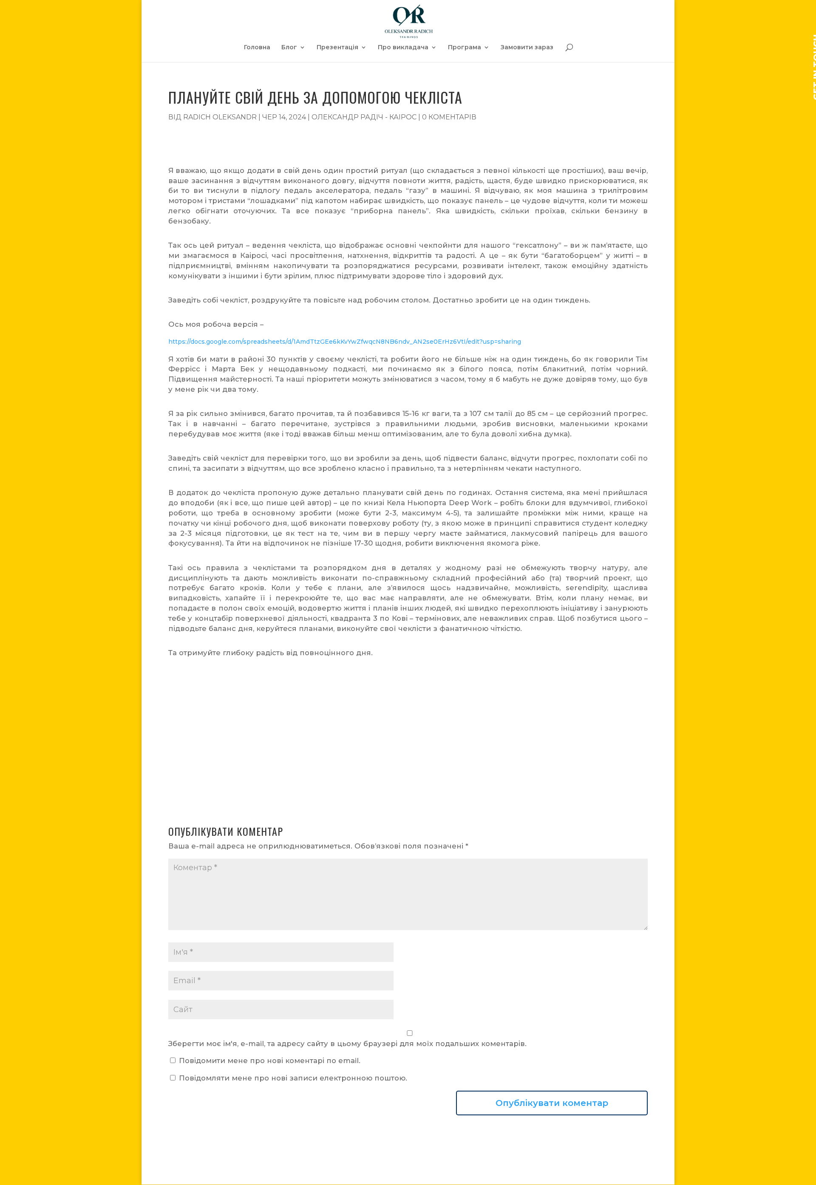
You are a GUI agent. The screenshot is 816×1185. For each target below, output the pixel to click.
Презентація (337, 47)
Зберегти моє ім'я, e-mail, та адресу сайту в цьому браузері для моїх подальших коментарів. (347, 1043)
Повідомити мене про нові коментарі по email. (269, 1060)
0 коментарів (449, 117)
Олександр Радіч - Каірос (364, 117)
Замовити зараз (527, 47)
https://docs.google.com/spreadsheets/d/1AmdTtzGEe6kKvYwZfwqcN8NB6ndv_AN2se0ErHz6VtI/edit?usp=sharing (344, 341)
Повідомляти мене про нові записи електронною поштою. (293, 1078)
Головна (257, 47)
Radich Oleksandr (220, 117)
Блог (289, 47)
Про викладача (403, 47)
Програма (464, 47)
